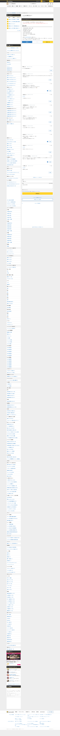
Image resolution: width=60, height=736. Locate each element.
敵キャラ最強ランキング (10, 119)
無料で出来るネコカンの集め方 (11, 464)
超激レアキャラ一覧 (10, 581)
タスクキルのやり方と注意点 (11, 433)
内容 (23, 183)
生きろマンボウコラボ (10, 139)
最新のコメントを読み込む (38, 177)
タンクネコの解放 (9, 339)
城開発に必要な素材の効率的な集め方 (12, 531)
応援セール (8, 552)
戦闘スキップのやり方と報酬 (11, 435)
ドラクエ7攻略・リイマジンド (19, 716)
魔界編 (8, 246)
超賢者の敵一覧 (9, 641)
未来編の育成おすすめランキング (11, 112)
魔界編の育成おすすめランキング (11, 116)
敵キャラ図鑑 (9, 614)
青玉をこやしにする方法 (10, 453)
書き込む (37, 193)
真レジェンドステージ (10, 251)
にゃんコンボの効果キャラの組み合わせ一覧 (13, 537)
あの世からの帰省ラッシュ (10, 155)
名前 (23, 179)
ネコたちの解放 (9, 343)
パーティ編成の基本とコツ (10, 426)
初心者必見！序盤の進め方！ (11, 412)
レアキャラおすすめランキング (11, 83)
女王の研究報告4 (9, 353)
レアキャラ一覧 (9, 585)
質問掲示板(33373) (9, 69)
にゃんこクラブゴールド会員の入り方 (12, 549)
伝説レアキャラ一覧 (10, 579)
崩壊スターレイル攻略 (18, 718)
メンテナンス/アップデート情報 (11, 503)
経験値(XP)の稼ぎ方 (10, 470)
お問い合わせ (33, 711)
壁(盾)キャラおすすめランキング (11, 79)
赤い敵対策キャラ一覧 (10, 595)
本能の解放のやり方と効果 (10, 393)
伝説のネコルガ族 (9, 170)
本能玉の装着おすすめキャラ (11, 401)
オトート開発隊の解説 (10, 524)
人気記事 (9, 17)
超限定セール (9, 556)
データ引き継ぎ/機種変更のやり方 (11, 501)
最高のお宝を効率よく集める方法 (11, 456)
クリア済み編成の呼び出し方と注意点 (12, 437)
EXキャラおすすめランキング (11, 85)
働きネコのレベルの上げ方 (10, 428)
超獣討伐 (8, 284)
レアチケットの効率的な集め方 (11, 468)
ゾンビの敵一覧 (9, 631)
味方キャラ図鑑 (9, 577)
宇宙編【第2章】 (9, 238)
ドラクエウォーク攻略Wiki (18, 719)
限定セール (8, 554)
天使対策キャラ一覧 (10, 606)
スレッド (18, 17)
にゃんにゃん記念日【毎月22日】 (11, 162)
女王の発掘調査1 (9, 359)
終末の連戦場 (9, 307)
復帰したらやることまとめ (10, 499)
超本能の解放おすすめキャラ (11, 397)
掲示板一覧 (8, 62)
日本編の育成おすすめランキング (11, 110)
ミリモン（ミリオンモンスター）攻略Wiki (32, 726)
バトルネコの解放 (9, 341)
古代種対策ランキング (10, 102)
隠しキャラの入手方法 (10, 449)
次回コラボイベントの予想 (10, 372)
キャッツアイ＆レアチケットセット (12, 562)
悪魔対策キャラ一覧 (10, 610)
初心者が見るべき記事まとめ (11, 410)
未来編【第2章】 (9, 226)
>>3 (23, 96)
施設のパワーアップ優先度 (10, 451)
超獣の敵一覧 (9, 637)
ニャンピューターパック (10, 564)
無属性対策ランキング (10, 106)
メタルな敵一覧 (9, 624)
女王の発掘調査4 (9, 364)
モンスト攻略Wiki (42, 718)
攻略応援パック (9, 560)
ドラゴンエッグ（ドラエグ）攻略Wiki (44, 726)
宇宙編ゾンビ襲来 (9, 242)
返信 (51, 70)
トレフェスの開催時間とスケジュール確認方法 (13, 458)
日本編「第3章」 (9, 217)
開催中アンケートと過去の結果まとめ (12, 543)
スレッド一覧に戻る (37, 203)
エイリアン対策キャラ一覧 (10, 602)
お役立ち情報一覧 (9, 497)
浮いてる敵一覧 (9, 622)
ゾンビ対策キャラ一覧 (10, 604)
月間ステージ (9, 318)
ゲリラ (8, 282)
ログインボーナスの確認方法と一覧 (12, 485)
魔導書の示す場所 (9, 332)
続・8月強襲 (8, 151)
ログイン (52, 1)
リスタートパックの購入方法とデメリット (13, 420)
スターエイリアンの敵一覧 (10, 629)
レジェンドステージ (10, 249)
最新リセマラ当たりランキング (11, 77)
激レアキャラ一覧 (9, 583)
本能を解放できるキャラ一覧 (11, 391)
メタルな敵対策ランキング (10, 94)
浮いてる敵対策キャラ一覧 (10, 599)
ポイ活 (39, 1)
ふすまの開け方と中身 (10, 493)
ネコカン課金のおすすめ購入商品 (11, 547)
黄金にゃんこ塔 (9, 261)
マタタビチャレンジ (10, 324)
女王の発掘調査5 (9, 366)
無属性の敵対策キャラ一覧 (10, 593)
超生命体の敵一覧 (9, 639)
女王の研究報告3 (9, 351)
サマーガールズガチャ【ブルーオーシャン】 (13, 172)
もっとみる (18, 30)
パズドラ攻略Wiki (29, 718)
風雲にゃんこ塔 (9, 143)
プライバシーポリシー (21, 711)
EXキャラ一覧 (9, 587)
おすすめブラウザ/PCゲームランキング (14, 684)
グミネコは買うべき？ (10, 570)
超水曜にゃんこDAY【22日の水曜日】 (12, 160)
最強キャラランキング (12, 23)
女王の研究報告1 (9, 347)
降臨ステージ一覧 (9, 276)
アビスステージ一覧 (10, 278)
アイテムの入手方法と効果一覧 (11, 645)
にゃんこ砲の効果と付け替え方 (11, 526)
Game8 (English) (42, 711)
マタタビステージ (9, 322)
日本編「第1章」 (9, 213)
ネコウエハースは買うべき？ (11, 568)
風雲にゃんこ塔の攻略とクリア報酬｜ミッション (15, 19)
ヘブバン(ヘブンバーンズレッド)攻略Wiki (32, 721)
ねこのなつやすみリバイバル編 (11, 141)
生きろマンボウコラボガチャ (11, 174)
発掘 (7, 299)
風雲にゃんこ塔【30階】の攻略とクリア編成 (15, 28)
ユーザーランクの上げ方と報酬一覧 (12, 481)
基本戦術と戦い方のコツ (10, 424)
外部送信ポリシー (28, 711)
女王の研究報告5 (9, 355)
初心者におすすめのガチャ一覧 (11, 185)
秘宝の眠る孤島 (9, 311)
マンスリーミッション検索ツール (11, 58)
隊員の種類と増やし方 (10, 520)
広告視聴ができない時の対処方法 (11, 506)
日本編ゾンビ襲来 (9, 219)
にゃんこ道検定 (9, 385)
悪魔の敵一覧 (9, 635)
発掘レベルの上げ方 (10, 303)
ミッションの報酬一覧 (10, 483)
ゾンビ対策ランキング (10, 100)
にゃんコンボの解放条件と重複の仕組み (12, 539)
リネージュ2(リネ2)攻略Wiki (18, 723)
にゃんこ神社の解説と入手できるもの (12, 518)
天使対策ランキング (10, 96)
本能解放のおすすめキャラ (10, 395)
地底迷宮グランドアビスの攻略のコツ (12, 376)
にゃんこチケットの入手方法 (11, 466)
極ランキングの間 (9, 147)
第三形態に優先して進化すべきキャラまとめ (13, 445)
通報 (52, 66)
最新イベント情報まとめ (10, 123)
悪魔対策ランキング (10, 104)
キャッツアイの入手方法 (10, 472)
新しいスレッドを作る (38, 199)
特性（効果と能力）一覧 (10, 649)
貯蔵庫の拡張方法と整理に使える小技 (12, 487)
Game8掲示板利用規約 (28, 37)
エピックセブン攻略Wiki (30, 723)
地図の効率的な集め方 (10, 301)
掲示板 (14, 17)
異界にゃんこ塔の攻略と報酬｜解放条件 (14, 21)
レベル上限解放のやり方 (10, 447)
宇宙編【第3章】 (9, 240)
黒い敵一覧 (8, 620)
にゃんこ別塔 (9, 263)
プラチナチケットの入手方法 (11, 203)
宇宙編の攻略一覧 (9, 234)
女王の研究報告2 (9, 349)
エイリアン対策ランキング (10, 98)
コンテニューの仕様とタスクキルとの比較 (13, 431)
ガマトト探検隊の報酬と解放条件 (11, 516)
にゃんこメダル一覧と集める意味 (11, 491)
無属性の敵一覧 (9, 616)
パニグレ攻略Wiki (42, 724)
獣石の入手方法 (9, 476)
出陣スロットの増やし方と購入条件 (12, 489)
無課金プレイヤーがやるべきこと (11, 414)
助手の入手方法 (9, 533)
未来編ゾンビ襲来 (9, 230)
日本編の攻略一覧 (9, 211)
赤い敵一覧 (8, 618)
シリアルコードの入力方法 (10, 510)
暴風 (7, 288)
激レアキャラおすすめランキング (11, 81)
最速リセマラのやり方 (10, 418)
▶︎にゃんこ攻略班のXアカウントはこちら (13, 50)
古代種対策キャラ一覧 (10, 608)
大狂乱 (8, 272)
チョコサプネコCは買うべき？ (11, 572)
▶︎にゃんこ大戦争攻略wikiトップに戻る (13, 47)
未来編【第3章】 (9, 228)
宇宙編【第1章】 (9, 236)
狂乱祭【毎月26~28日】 (10, 164)
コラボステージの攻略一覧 (10, 370)
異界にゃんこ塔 (9, 145)
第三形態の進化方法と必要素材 (11, 443)
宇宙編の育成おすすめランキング (11, 114)
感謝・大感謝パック (10, 558)
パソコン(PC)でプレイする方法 (11, 508)
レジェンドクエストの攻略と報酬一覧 (12, 380)
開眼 (7, 295)
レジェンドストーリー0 (10, 253)
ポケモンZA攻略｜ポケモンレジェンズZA (20, 714)
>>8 (23, 147)
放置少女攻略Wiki (42, 723)
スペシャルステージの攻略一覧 (11, 267)
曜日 (7, 292)
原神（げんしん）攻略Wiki (18, 721)
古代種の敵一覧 (9, 633)
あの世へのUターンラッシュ (11, 153)
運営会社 (37, 711)
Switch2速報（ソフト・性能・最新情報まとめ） (46, 714)
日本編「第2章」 (9, 215)
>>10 (24, 167)
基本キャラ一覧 (9, 589)
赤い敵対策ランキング (10, 89)
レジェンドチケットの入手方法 (11, 205)
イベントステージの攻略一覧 (11, 328)
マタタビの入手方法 (10, 474)
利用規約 (16, 711)
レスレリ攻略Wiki (17, 726)
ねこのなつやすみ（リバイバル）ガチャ (12, 178)
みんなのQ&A (9, 64)
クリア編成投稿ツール (10, 56)
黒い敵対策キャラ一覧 (10, 597)
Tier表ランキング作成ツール (11, 54)
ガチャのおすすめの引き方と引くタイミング (13, 183)
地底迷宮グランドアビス (10, 149)
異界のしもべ (9, 334)
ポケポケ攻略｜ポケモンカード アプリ (44, 716)
